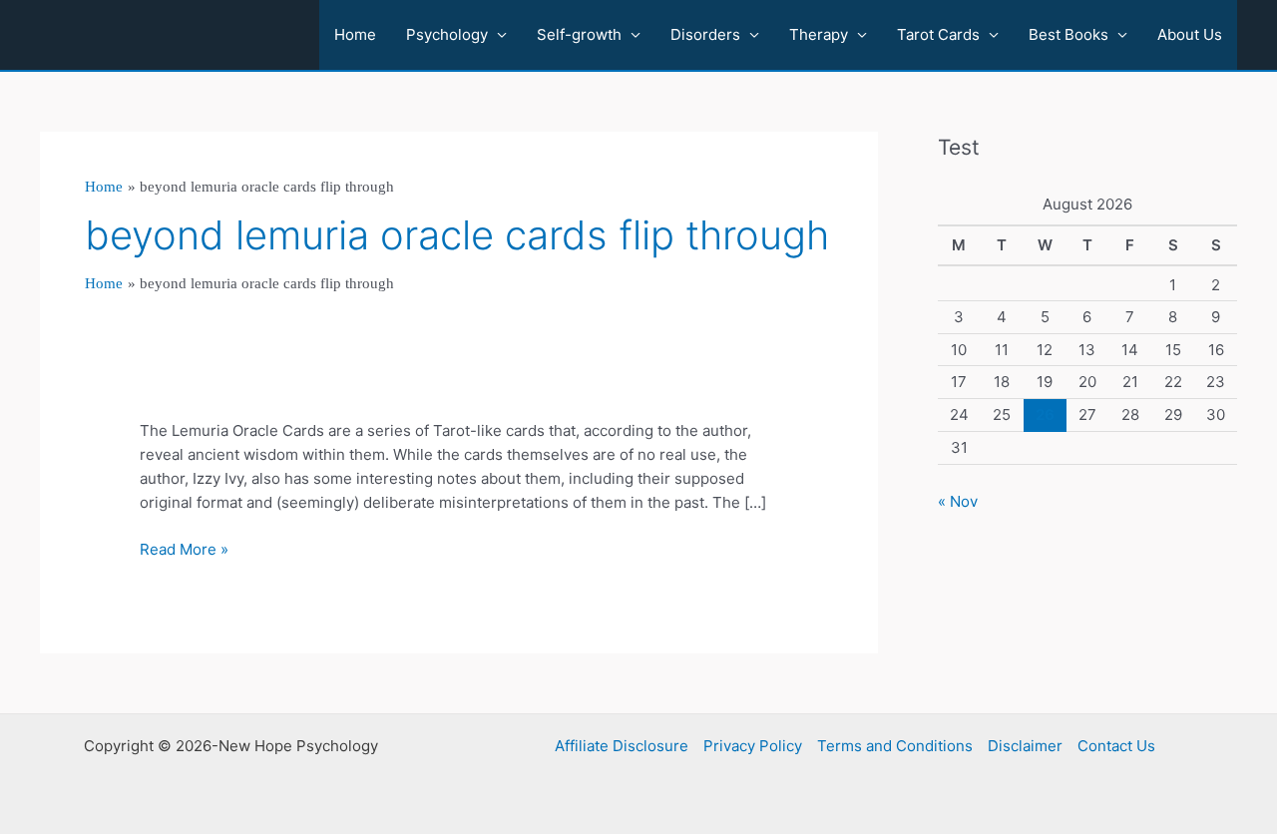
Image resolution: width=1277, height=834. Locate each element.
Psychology (447, 34)
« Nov (958, 501)
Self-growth (579, 34)
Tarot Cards (938, 34)
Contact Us (1116, 745)
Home (355, 34)
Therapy (818, 34)
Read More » (184, 550)
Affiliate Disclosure (621, 745)
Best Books (1068, 34)
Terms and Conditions (895, 745)
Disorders (705, 34)
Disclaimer (1025, 745)
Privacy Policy (752, 745)
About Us (1189, 34)
